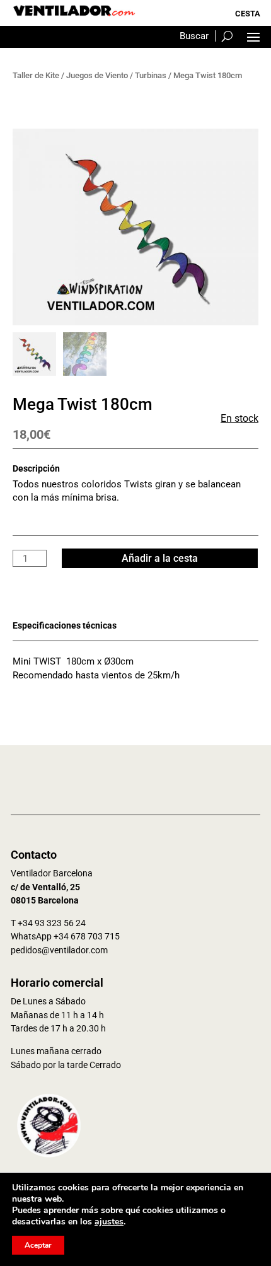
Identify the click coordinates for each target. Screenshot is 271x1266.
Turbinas (150, 75)
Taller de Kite (36, 75)
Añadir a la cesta (160, 558)
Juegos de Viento (97, 75)
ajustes (109, 1222)
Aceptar (38, 1245)
